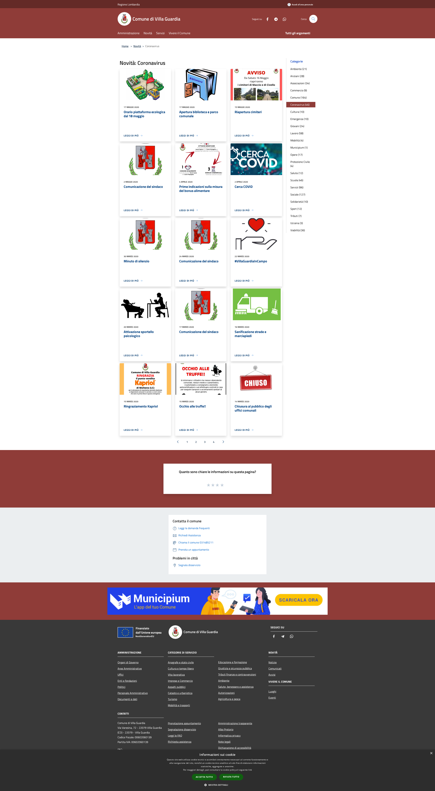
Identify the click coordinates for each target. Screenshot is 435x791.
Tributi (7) (295, 216)
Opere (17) (296, 155)
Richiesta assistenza (179, 742)
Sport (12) (296, 209)
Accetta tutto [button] (204, 777)
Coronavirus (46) (299, 105)
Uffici (121, 675)
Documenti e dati (127, 699)
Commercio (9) (298, 90)
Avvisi (271, 675)
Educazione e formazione (232, 662)
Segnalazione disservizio (182, 729)
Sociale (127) (297, 194)
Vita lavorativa (176, 675)
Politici (121, 687)
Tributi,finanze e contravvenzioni (237, 674)
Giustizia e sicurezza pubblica (235, 668)
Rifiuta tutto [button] (231, 776)
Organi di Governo (128, 662)
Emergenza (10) (299, 119)
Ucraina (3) (296, 223)
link (250, 769)
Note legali (224, 742)
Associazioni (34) (300, 83)
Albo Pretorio (225, 729)
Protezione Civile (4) (300, 164)
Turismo (172, 699)
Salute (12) (296, 173)
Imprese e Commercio (180, 681)
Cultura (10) (297, 112)
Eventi (272, 698)
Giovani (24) (297, 126)
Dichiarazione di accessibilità (234, 748)
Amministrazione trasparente (235, 723)
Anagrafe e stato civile (181, 662)
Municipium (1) (299, 147)
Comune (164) (298, 97)
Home (125, 46)
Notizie (272, 662)
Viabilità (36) (297, 230)
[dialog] (217, 770)
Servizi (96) (296, 187)
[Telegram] (274, 19)
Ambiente (223, 681)
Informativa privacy (229, 735)
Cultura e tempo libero (181, 668)
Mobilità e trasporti (179, 705)
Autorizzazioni (226, 693)
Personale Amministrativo (133, 693)
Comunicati (275, 668)
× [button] (431, 753)
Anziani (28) (297, 76)
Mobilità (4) (296, 140)
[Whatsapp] (283, 19)
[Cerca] (313, 19)
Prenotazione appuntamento (184, 723)
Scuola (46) (296, 180)
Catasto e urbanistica (180, 693)
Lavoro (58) (296, 133)
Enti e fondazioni (127, 681)
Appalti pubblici (177, 687)
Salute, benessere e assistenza (236, 687)
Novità (137, 46)
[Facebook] (266, 19)
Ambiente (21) (298, 69)
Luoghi (272, 691)
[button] (217, 785)
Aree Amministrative (130, 668)
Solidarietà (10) (299, 202)
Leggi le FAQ (175, 735)
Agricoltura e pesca (229, 699)
